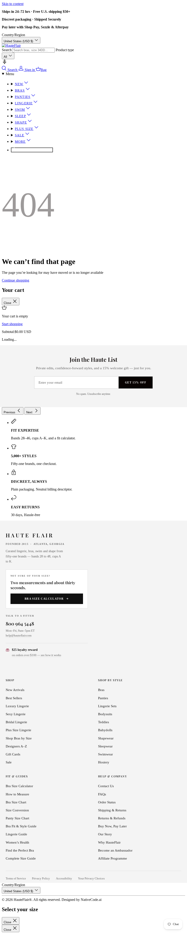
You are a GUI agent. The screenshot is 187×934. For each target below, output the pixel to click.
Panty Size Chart (17, 818)
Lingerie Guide (16, 834)
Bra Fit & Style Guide (21, 826)
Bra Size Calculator (44, 598)
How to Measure (17, 794)
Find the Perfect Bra (20, 850)
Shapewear (106, 738)
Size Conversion (17, 810)
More (20, 141)
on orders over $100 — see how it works (36, 655)
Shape (21, 122)
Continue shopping (15, 280)
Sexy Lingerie (16, 714)
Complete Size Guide (21, 858)
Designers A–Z (16, 746)
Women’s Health (17, 842)
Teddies (103, 722)
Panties (22, 97)
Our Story (105, 834)
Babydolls (105, 730)
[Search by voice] (4, 63)
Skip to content (12, 4)
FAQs (102, 794)
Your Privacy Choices (91, 878)
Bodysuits (105, 714)
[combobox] (34, 50)
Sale (19, 135)
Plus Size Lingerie (18, 730)
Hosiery (103, 762)
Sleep (20, 116)
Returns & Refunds (111, 818)
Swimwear (105, 754)
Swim (20, 109)
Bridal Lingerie (16, 722)
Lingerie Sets (107, 706)
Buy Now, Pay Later (112, 826)
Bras (20, 90)
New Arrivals (15, 690)
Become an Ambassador (115, 850)
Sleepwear (105, 746)
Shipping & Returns (112, 810)
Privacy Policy (41, 878)
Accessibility (64, 878)
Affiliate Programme (112, 858)
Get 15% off (135, 382)
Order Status (107, 802)
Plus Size (24, 129)
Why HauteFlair (109, 842)
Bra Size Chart (16, 802)
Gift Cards (13, 754)
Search (7, 50)
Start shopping (12, 324)
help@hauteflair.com (18, 635)
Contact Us (106, 786)
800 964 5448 (20, 623)
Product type (65, 50)
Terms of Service (16, 878)
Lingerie (24, 103)
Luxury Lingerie (17, 706)
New (19, 84)
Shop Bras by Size (19, 738)
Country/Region (13, 35)
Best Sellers (14, 698)
